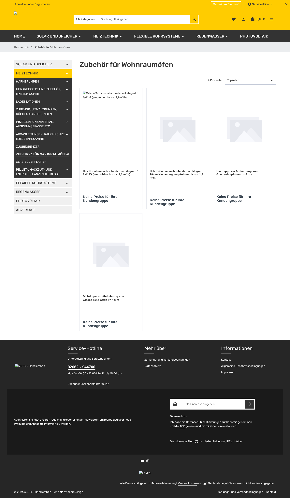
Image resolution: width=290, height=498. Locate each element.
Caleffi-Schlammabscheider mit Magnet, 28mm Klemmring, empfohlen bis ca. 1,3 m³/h (176, 174)
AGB (182, 426)
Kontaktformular (98, 384)
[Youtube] (143, 461)
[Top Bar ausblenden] (286, 4)
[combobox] (144, 19)
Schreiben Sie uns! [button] (226, 4)
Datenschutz (152, 366)
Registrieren (42, 4)
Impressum (228, 372)
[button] (67, 64)
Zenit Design (75, 492)
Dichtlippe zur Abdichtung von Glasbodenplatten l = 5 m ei (237, 172)
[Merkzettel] (233, 19)
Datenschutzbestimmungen (203, 422)
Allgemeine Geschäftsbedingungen (243, 366)
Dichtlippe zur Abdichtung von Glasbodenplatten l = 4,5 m (103, 298)
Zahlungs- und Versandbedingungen (167, 359)
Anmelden (21, 4)
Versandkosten (187, 483)
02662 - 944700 (81, 367)
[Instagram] (148, 461)
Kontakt (226, 359)
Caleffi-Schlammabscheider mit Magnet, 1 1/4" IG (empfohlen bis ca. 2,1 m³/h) (111, 172)
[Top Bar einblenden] (271, 19)
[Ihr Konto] (243, 19)
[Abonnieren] (249, 404)
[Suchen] (194, 19)
